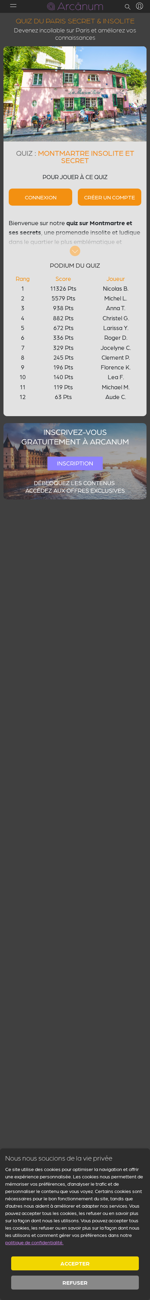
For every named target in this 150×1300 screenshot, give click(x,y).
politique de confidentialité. (34, 1242)
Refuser (75, 1282)
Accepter (75, 1263)
